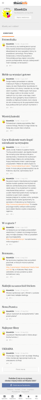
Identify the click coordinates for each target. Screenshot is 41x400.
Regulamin (25, 392)
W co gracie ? (9, 223)
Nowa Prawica (9, 307)
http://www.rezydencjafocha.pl (17, 204)
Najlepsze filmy (10, 328)
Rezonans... (8, 253)
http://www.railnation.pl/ (15, 239)
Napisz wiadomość (23, 17)
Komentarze (8, 33)
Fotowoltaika (9, 39)
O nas (24, 389)
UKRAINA (7, 349)
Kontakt (17, 389)
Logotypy (30, 389)
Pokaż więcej (20, 369)
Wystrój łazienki (11, 116)
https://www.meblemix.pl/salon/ (18, 166)
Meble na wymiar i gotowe (16, 74)
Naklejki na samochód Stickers (18, 286)
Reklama (10, 389)
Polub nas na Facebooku (21, 385)
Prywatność (16, 392)
